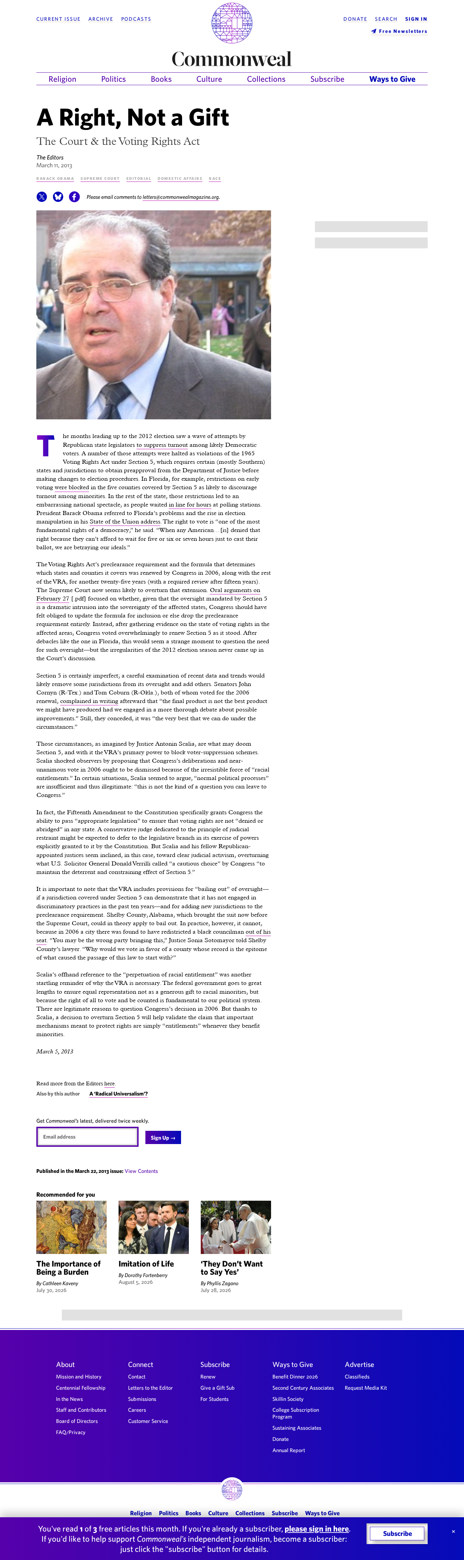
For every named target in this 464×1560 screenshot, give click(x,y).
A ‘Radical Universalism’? (118, 1093)
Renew (208, 1376)
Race (215, 178)
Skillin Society (288, 1399)
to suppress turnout (162, 444)
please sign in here (317, 1528)
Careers (137, 1410)
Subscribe (327, 78)
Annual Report (288, 1450)
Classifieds (357, 1376)
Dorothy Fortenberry (146, 1275)
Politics (113, 78)
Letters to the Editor (150, 1388)
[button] (41, 200)
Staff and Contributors (81, 1410)
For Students (214, 1399)
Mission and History (79, 1376)
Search (386, 19)
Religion (62, 78)
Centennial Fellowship (81, 1388)
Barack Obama (55, 178)
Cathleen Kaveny (60, 1283)
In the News (69, 1399)
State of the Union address (125, 521)
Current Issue (58, 19)
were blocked (72, 487)
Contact (136, 1376)
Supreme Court (100, 178)
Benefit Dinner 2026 (295, 1376)
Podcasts (136, 19)
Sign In (416, 19)
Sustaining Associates (296, 1428)
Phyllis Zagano (222, 1283)
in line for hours (190, 504)
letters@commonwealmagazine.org (181, 197)
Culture (209, 78)
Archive (100, 19)
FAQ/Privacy (71, 1432)
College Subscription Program (295, 1413)
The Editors (50, 157)
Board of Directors (77, 1421)
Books (161, 78)
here (109, 1083)
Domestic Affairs (180, 178)
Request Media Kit (366, 1388)
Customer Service (148, 1421)
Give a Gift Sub (217, 1388)
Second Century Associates (303, 1388)
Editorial (138, 178)
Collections (266, 78)
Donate (355, 19)
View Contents (141, 1171)
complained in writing (89, 700)
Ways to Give (392, 78)
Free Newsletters (403, 31)
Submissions (142, 1399)
